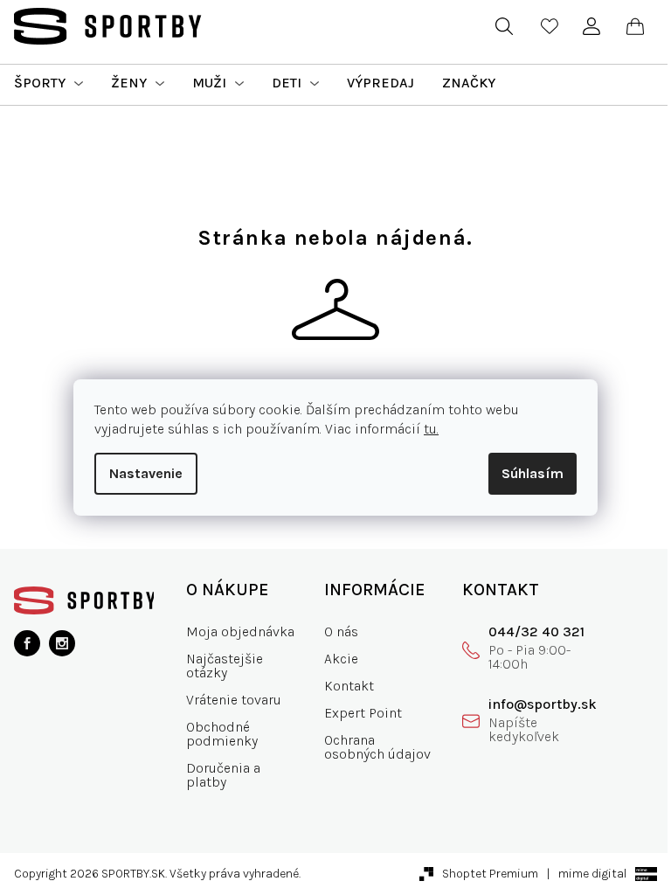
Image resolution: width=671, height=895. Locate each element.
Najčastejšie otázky (224, 665)
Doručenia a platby (223, 775)
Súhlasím (533, 473)
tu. (431, 428)
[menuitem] (48, 83)
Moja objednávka (240, 631)
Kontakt (349, 685)
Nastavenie (146, 473)
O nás (341, 631)
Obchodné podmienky (222, 733)
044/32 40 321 (536, 631)
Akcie (341, 658)
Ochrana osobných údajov (377, 747)
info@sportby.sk (542, 704)
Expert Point (363, 712)
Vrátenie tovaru (233, 699)
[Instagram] (62, 643)
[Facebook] (27, 643)
